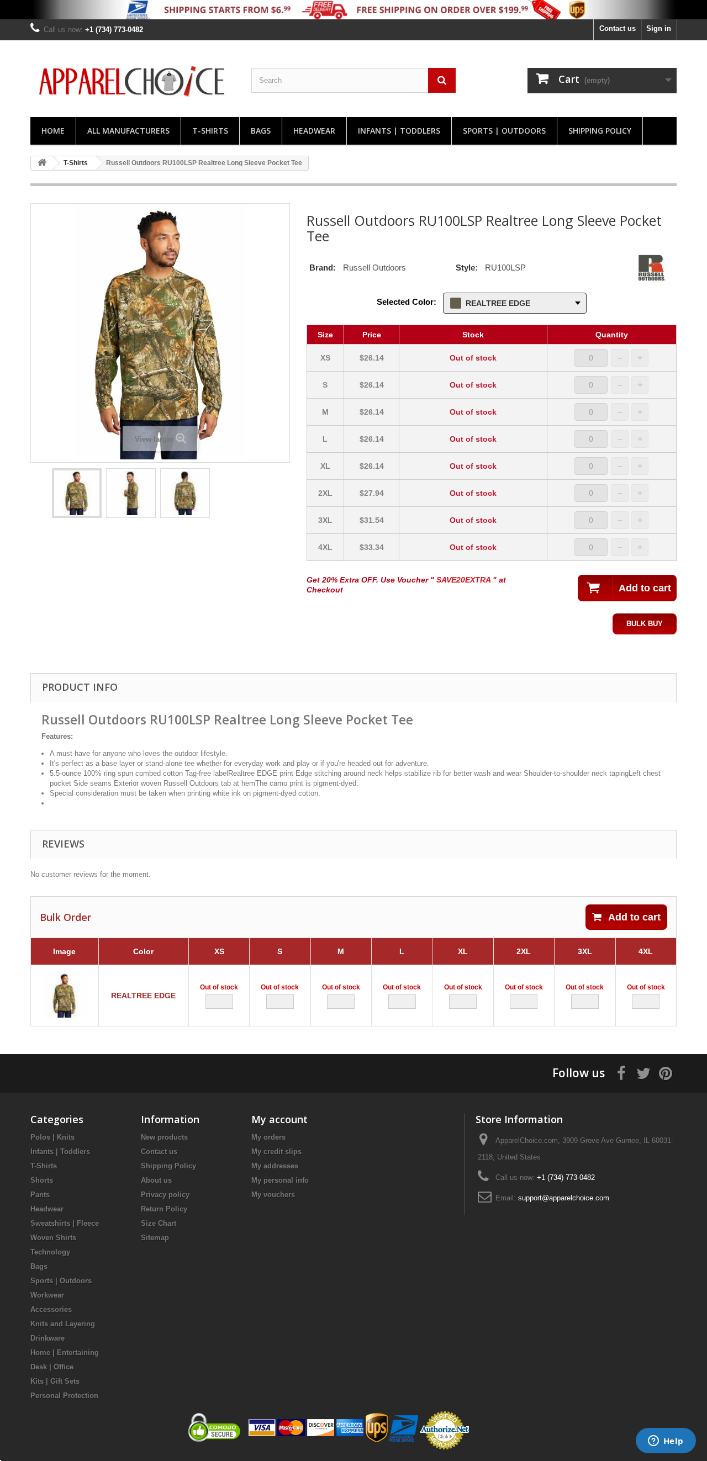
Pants (40, 1194)
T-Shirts (210, 130)
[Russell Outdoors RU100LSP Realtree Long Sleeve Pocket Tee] (76, 493)
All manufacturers (128, 130)
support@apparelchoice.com (563, 1198)
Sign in (658, 28)
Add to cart (634, 917)
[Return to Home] (41, 163)
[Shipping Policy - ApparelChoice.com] (353, 9)
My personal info (280, 1180)
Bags (261, 130)
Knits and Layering (62, 1324)
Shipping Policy (599, 130)
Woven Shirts (53, 1238)
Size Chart (158, 1223)
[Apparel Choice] (132, 81)
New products (164, 1137)
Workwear (47, 1295)
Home (53, 130)
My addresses (274, 1166)
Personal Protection (64, 1395)
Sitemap (155, 1238)
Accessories (51, 1309)
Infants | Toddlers (399, 130)
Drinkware (47, 1338)
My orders (268, 1137)
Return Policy (164, 1209)
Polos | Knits (52, 1137)
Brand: (322, 267)
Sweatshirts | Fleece (64, 1223)
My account (279, 1119)
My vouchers (273, 1194)
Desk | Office (51, 1367)
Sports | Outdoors (504, 130)
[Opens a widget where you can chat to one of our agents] (665, 1441)
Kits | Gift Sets (55, 1381)
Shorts (41, 1180)
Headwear (314, 130)
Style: (467, 267)
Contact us (617, 28)
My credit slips (276, 1151)
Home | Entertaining (64, 1352)
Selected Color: (406, 301)
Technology (50, 1252)
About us (156, 1180)
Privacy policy (165, 1194)
